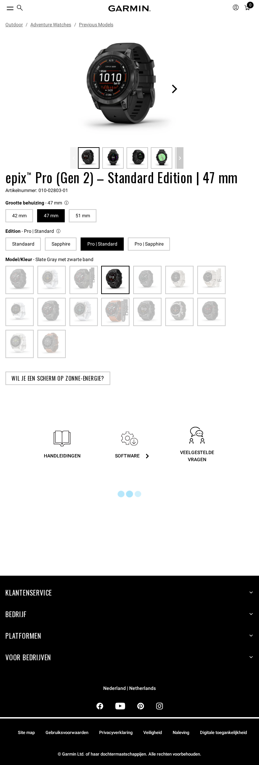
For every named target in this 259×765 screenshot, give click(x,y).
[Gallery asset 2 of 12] (113, 158)
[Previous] (73, 158)
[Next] (174, 89)
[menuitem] (20, 8)
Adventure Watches (50, 24)
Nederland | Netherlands (129, 688)
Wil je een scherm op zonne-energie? (57, 378)
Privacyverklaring (116, 732)
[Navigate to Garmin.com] (129, 8)
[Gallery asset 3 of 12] (137, 158)
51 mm (83, 215)
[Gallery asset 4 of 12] (161, 158)
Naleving (181, 732)
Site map (26, 732)
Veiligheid (152, 732)
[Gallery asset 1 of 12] (126, 89)
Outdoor (14, 24)
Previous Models (96, 24)
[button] (37, 202)
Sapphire (61, 244)
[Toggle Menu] (4, 6)
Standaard (23, 244)
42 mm (19, 215)
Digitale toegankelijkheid (223, 732)
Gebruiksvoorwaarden (67, 732)
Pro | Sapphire (149, 244)
